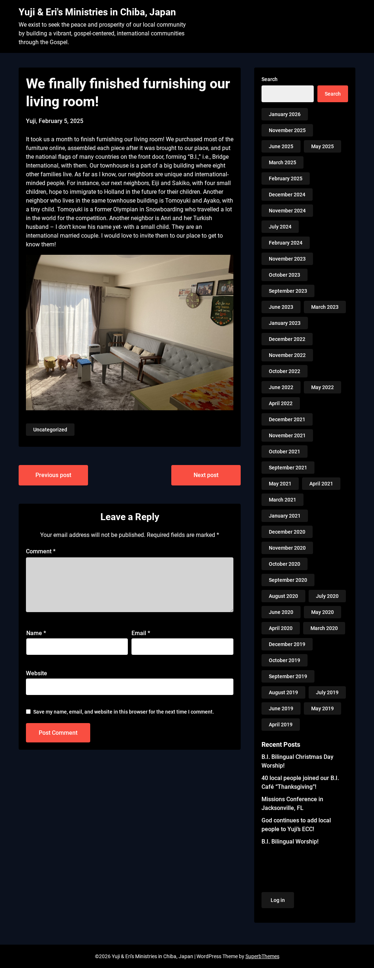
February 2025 (285, 178)
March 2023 (325, 307)
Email (140, 633)
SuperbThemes (262, 956)
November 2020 (287, 548)
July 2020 (327, 596)
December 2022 (287, 339)
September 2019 (288, 676)
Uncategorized (50, 430)
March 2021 (282, 500)
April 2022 (281, 403)
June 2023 (281, 307)
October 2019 (284, 660)
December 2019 (287, 644)
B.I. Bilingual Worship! (290, 841)
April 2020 (281, 628)
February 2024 (285, 243)
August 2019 (283, 692)
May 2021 (280, 484)
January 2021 (285, 516)
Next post (206, 475)
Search (270, 79)
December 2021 (287, 419)
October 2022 (284, 371)
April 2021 (321, 484)
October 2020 (284, 564)
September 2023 (288, 291)
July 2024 (280, 227)
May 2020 (322, 612)
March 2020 (324, 628)
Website (36, 673)
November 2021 (287, 435)
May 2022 (322, 387)
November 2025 (287, 130)
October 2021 (284, 451)
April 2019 (281, 724)
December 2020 (287, 532)
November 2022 (287, 355)
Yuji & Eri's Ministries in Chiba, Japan (97, 12)
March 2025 (282, 162)
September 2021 (288, 467)
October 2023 (284, 275)
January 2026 (285, 114)
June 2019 (281, 708)
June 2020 (281, 612)
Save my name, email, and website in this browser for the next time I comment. (123, 712)
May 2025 (322, 146)
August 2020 (283, 596)
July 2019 (327, 692)
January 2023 (285, 323)
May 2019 (322, 708)
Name (36, 633)
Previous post (53, 475)
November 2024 (287, 211)
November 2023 (287, 259)
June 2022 (281, 387)
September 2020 (288, 580)
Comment (41, 551)
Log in (278, 900)
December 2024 (287, 194)
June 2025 (281, 146)
